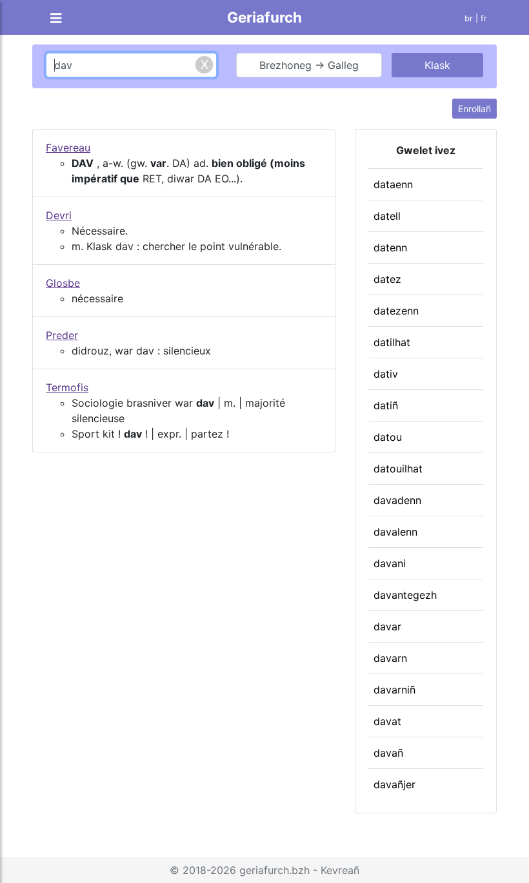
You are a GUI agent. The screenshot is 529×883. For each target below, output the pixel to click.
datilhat (392, 342)
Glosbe (63, 283)
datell (387, 215)
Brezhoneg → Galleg (309, 65)
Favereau (68, 147)
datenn (390, 247)
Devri (59, 215)
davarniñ (394, 689)
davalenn (395, 531)
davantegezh (405, 594)
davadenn (397, 500)
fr (484, 18)
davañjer (394, 784)
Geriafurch (264, 17)
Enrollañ (474, 108)
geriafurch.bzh (274, 870)
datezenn (396, 310)
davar (387, 626)
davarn (390, 658)
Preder (62, 335)
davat (387, 721)
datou (388, 437)
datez (387, 279)
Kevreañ (340, 870)
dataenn (393, 184)
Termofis (67, 387)
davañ (388, 752)
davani (390, 563)
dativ (386, 373)
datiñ (386, 405)
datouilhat (398, 468)
